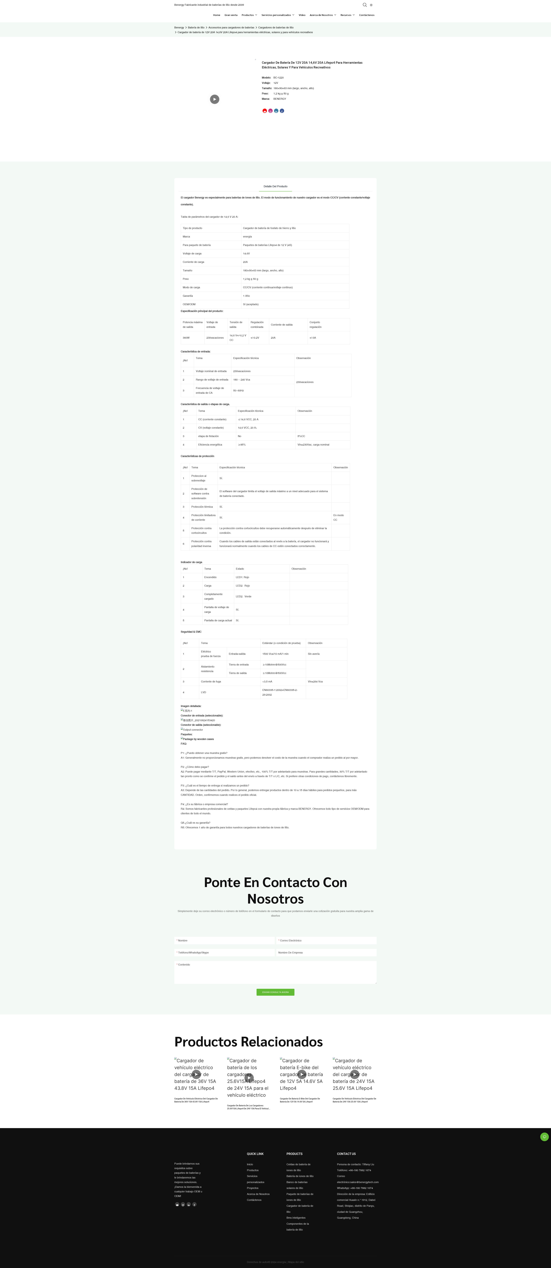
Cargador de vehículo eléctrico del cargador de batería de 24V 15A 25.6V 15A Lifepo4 (354, 1100)
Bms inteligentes (296, 1217)
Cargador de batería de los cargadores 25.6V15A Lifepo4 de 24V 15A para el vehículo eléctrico (248, 1107)
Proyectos (252, 1188)
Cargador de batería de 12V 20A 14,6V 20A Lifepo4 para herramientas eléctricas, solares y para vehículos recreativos (245, 32)
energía (282, 1262)
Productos (253, 1170)
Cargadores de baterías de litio (276, 27)
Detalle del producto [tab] (275, 186)
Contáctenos (254, 1199)
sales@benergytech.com (364, 1182)
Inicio (250, 1164)
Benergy (179, 27)
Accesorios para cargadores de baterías (231, 27)
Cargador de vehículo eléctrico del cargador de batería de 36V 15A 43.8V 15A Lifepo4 (196, 1100)
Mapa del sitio (296, 1262)
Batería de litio (196, 27)
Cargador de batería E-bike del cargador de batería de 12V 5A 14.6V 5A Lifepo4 (300, 1100)
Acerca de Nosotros (258, 1194)
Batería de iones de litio (300, 1176)
